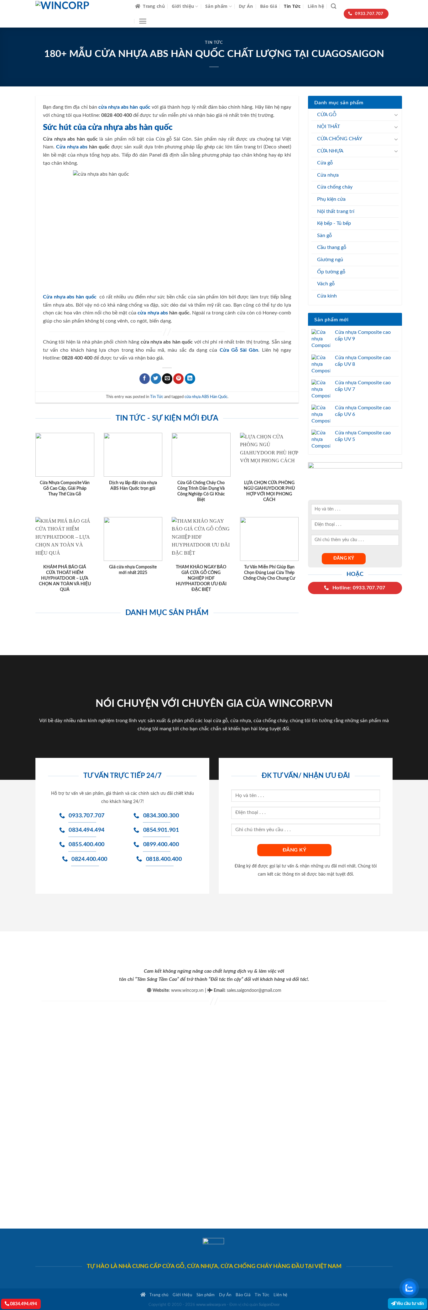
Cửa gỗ (325, 162)
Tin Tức (292, 6)
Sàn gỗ (324, 235)
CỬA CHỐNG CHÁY (339, 138)
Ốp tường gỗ (331, 271)
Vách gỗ (326, 283)
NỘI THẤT (328, 126)
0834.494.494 (23, 1304)
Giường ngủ (330, 259)
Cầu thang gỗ (331, 247)
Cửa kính (327, 295)
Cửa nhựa (328, 175)
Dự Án (246, 6)
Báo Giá (268, 6)
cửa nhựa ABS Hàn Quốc (206, 397)
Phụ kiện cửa (331, 199)
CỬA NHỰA (330, 150)
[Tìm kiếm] (333, 6)
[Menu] (142, 21)
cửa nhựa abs (153, 312)
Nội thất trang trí (335, 211)
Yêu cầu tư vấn (409, 1303)
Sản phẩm (216, 6)
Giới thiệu (183, 6)
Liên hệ (316, 6)
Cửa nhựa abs (72, 146)
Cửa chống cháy (334, 186)
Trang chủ (154, 6)
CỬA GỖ (327, 114)
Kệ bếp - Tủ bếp (334, 223)
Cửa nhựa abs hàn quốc (70, 296)
